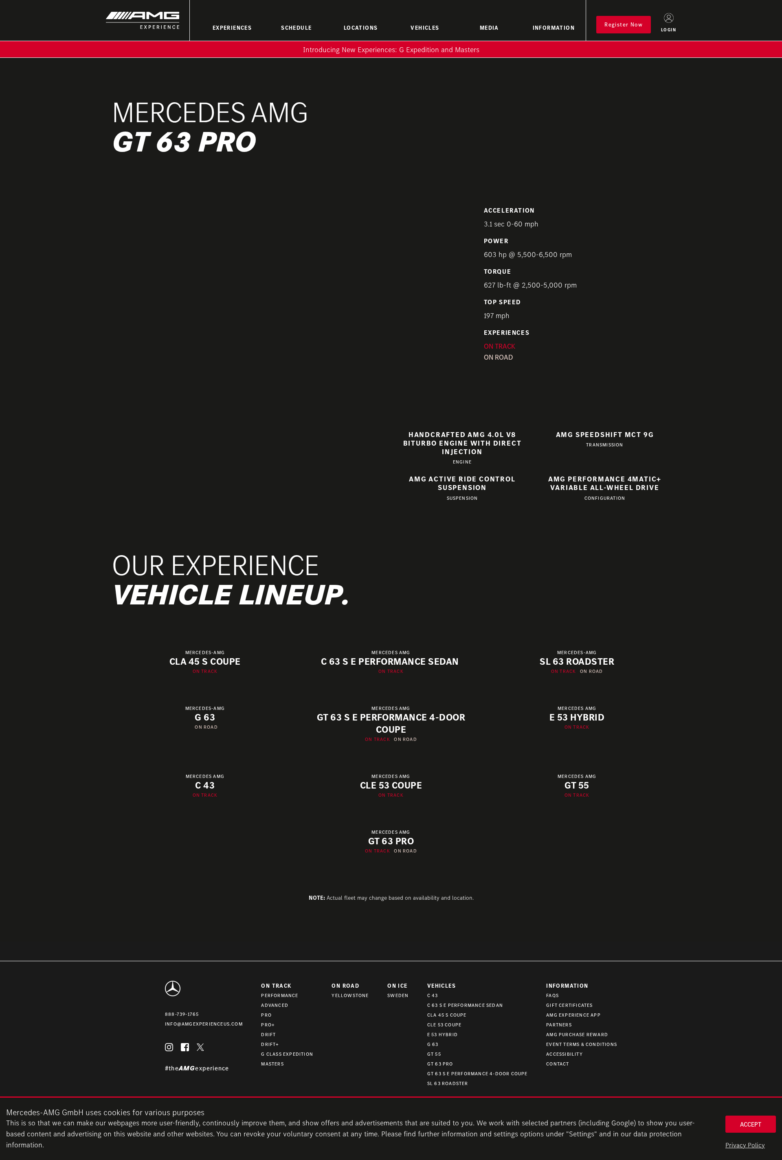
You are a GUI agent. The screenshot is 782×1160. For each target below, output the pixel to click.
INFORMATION (554, 27)
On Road (345, 985)
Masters (272, 1064)
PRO (266, 1015)
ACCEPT (750, 1124)
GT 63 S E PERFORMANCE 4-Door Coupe (477, 1073)
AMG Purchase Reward (577, 1034)
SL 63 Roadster (447, 1083)
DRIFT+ (270, 1044)
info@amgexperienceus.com (204, 1024)
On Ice (397, 985)
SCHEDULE (296, 27)
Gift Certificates (569, 1005)
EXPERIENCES (232, 27)
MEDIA (489, 27)
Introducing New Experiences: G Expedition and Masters (391, 49)
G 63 (433, 1044)
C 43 (432, 995)
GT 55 (434, 1054)
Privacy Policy (745, 1145)
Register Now (623, 24)
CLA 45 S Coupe (447, 1015)
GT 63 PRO (440, 1064)
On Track (276, 985)
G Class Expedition (287, 1054)
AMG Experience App (573, 1015)
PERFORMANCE (279, 995)
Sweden (398, 995)
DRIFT (268, 1034)
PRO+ (268, 1025)
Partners (559, 1025)
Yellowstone (350, 995)
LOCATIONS (361, 27)
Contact (557, 1064)
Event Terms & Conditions (581, 1044)
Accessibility (564, 1054)
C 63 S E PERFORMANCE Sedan (465, 1005)
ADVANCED (274, 1005)
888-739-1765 (182, 1014)
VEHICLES (425, 27)
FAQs (552, 995)
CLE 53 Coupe (444, 1025)
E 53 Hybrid (442, 1034)
